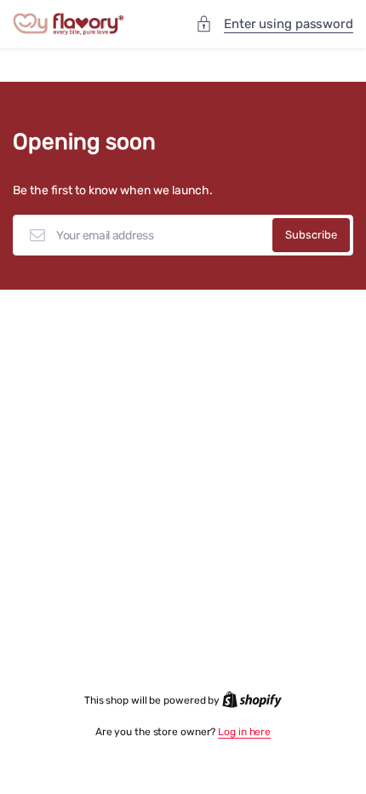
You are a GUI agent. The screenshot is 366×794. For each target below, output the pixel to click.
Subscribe (311, 234)
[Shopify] (252, 700)
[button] (275, 24)
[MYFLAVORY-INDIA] (68, 24)
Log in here (244, 732)
